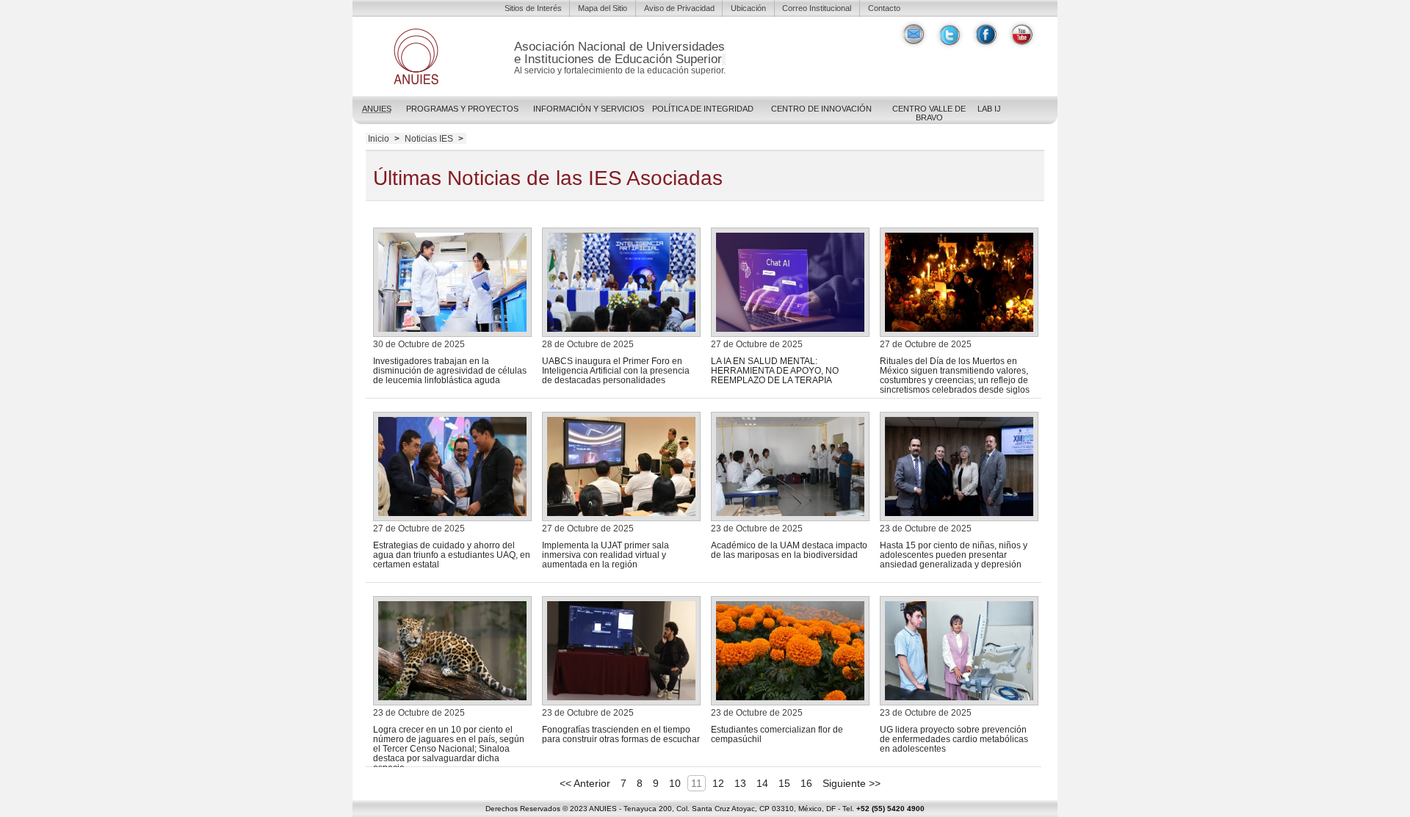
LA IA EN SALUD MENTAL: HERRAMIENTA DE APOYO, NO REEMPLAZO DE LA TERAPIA (775, 370)
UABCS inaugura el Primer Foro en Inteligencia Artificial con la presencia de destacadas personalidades (616, 370)
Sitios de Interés (533, 8)
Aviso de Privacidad (679, 8)
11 (696, 783)
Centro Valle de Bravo (929, 113)
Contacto (884, 8)
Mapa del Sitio (602, 8)
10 (675, 783)
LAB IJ (989, 108)
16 (806, 783)
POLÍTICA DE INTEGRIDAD (702, 108)
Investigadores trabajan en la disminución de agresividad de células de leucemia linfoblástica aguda (450, 370)
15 (784, 783)
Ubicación (748, 8)
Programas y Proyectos (462, 108)
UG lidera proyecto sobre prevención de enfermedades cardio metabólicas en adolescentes (954, 739)
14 (762, 783)
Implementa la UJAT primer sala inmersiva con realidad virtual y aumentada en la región (605, 554)
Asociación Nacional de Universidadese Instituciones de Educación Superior (619, 53)
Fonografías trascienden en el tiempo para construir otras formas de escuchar (621, 734)
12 (718, 783)
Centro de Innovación (821, 108)
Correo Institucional (816, 8)
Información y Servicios (588, 108)
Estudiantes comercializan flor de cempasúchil (777, 734)
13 (740, 783)
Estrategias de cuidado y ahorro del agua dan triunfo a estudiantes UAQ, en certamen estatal (451, 554)
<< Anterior (585, 783)
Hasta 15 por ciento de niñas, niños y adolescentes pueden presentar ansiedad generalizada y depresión (953, 554)
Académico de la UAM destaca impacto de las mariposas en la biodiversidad (789, 549)
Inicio (378, 138)
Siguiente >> (851, 783)
